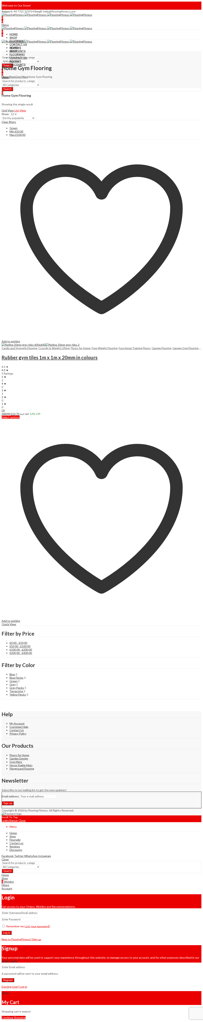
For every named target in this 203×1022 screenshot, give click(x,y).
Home (5, 76)
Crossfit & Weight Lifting (54, 348)
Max (17, 134)
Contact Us (17, 730)
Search (7, 89)
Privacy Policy (18, 733)
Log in (6, 932)
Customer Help (19, 726)
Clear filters (9, 122)
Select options (11, 417)
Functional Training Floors (134, 348)
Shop (12, 76)
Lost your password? (37, 926)
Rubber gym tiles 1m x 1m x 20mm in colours (50, 357)
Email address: (11, 796)
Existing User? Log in (14, 986)
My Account (17, 723)
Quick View (9, 624)
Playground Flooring (22, 768)
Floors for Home (80, 348)
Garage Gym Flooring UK (187, 348)
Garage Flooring (161, 348)
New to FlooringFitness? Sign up (21, 939)
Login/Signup (10, 820)
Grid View (8, 110)
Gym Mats (21, 76)
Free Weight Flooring (105, 348)
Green (13, 128)
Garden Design (19, 758)
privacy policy (10, 961)
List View (20, 110)
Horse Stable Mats (21, 765)
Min (16, 131)
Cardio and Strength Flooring (19, 348)
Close (22, 820)
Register (8, 980)
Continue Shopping (14, 1017)
